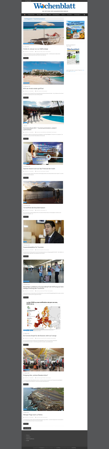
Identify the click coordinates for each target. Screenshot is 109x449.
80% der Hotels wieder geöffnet (33, 88)
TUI (46, 210)
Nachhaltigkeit (49, 132)
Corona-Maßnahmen (43, 132)
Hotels (41, 51)
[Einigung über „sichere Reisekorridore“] (43, 359)
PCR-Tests (43, 377)
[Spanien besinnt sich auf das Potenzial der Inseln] (43, 153)
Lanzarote (25, 122)
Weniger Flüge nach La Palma (32, 415)
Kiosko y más (72, 71)
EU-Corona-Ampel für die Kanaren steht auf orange (39, 336)
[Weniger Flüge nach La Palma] (43, 399)
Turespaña (47, 171)
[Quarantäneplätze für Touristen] (43, 231)
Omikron (44, 51)
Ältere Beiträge (27, 428)
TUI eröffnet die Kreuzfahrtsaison (34, 208)
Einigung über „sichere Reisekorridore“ (35, 375)
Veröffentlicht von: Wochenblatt (29, 51)
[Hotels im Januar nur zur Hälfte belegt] (43, 33)
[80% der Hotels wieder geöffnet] (43, 72)
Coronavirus (38, 249)
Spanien (31, 330)
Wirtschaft (39, 14)
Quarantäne (42, 249)
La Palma (25, 409)
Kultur (50, 14)
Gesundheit (45, 14)
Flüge (41, 377)
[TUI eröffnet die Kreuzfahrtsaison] (43, 192)
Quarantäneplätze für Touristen (33, 247)
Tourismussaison (48, 51)
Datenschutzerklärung (30, 438)
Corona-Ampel (38, 338)
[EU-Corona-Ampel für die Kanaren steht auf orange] (43, 316)
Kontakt (27, 440)
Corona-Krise (38, 51)
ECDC (46, 338)
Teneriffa (25, 202)
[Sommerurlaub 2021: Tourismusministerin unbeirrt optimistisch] (43, 112)
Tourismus (40, 91)
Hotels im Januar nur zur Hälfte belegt (35, 49)
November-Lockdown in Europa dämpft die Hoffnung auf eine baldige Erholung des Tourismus (43, 287)
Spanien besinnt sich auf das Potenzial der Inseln (39, 169)
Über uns (27, 435)
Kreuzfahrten (38, 210)
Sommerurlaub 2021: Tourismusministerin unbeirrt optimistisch (40, 128)
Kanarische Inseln (26, 43)
